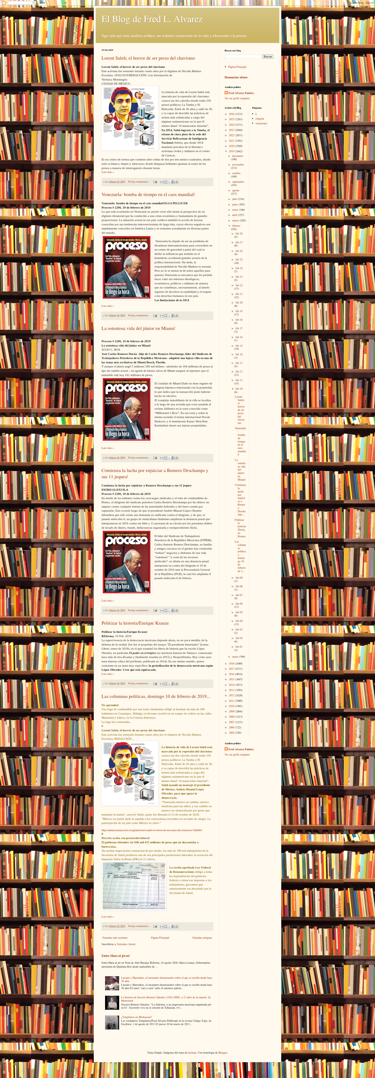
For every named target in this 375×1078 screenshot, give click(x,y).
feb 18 (239, 319)
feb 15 (239, 345)
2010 (232, 706)
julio (235, 199)
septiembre (238, 182)
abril (235, 215)
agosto (235, 190)
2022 (232, 135)
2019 (232, 151)
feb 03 (239, 629)
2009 (232, 711)
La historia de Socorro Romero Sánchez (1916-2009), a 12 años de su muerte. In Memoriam (166, 998)
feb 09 (239, 577)
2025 (232, 119)
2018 (232, 663)
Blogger (223, 1052)
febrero (236, 225)
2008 (232, 716)
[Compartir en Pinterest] (177, 182)
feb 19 (239, 311)
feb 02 (239, 638)
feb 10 (239, 388)
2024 (232, 124)
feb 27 (239, 242)
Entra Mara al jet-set (115, 955)
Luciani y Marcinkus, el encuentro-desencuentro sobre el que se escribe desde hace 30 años (166, 979)
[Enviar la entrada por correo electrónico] (155, 181)
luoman (192, 1052)
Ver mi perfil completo (237, 98)
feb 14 (239, 354)
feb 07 (239, 595)
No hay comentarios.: (139, 181)
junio (235, 204)
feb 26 (239, 251)
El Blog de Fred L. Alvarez (152, 18)
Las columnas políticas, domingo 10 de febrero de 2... (240, 556)
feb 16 (239, 337)
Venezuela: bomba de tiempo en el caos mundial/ (148, 194)
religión (259, 118)
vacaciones (261, 123)
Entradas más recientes (115, 937)
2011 (232, 701)
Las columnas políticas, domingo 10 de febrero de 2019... (156, 696)
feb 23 (239, 276)
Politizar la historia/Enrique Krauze (135, 623)
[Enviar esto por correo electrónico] (162, 182)
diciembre (237, 156)
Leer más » (108, 172)
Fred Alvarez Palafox (241, 93)
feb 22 (239, 285)
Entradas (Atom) (126, 944)
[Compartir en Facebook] (173, 182)
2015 (232, 679)
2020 (232, 146)
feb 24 (239, 268)
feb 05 (239, 612)
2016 (232, 674)
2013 (232, 690)
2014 (232, 685)
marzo (236, 220)
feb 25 (239, 259)
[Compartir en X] (169, 182)
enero (235, 656)
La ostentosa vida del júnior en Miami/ (138, 328)
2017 (232, 669)
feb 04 (239, 621)
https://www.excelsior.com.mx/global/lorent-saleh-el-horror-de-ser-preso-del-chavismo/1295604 (152, 830)
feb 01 (239, 646)
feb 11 (239, 380)
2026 (232, 114)
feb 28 (239, 233)
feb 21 (239, 294)
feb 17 (239, 328)
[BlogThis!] (166, 182)
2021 (232, 140)
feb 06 (239, 603)
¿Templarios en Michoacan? (136, 1017)
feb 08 (239, 586)
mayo (235, 209)
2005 (232, 732)
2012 (232, 695)
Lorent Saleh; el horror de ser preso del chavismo (148, 58)
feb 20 (239, 302)
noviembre (238, 164)
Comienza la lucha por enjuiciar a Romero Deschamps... (240, 499)
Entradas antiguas (202, 937)
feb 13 (239, 363)
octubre (236, 173)
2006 (232, 727)
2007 (232, 722)
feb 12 (239, 371)
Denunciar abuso (236, 77)
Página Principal (160, 937)
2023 (232, 130)
